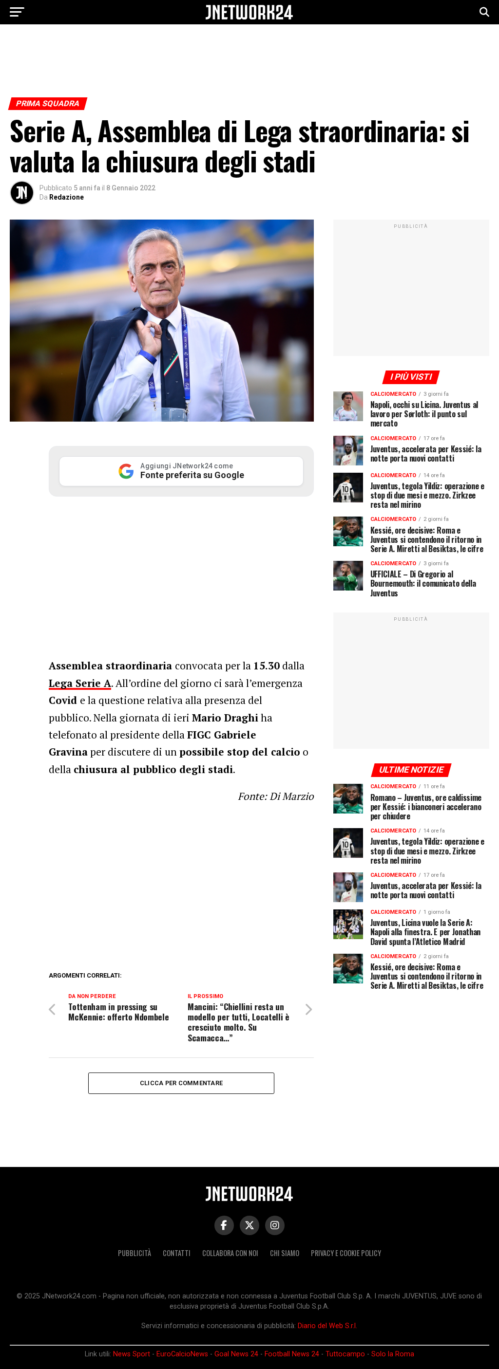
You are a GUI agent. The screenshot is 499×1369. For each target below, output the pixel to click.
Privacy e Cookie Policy (346, 1253)
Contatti (177, 1253)
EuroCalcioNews (182, 1354)
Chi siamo (284, 1253)
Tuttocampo (345, 1354)
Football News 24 (292, 1354)
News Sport (131, 1354)
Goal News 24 (236, 1354)
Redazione (66, 197)
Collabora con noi (230, 1253)
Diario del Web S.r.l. (327, 1326)
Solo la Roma (392, 1354)
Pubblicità (134, 1253)
